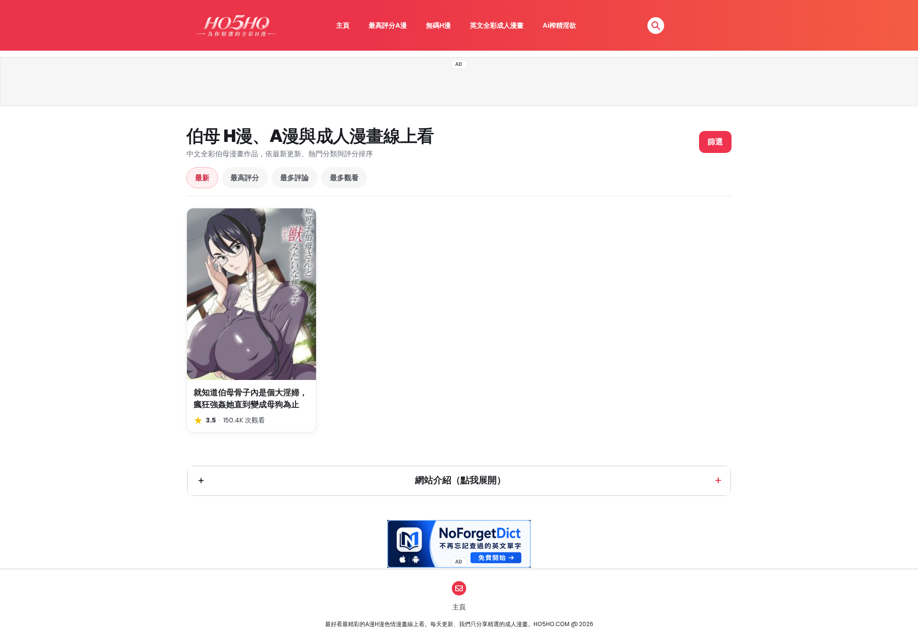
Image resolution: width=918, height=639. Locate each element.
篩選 (715, 141)
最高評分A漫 (388, 25)
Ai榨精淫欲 (559, 25)
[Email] (459, 588)
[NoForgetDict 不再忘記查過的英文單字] (459, 544)
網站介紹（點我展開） (460, 480)
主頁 (343, 25)
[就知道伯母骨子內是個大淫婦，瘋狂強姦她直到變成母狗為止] (251, 294)
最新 (202, 178)
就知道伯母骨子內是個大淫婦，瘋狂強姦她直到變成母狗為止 (250, 398)
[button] (655, 25)
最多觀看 (344, 178)
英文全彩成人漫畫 (497, 25)
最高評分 (244, 178)
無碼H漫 (438, 25)
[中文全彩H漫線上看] (236, 25)
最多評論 (294, 178)
